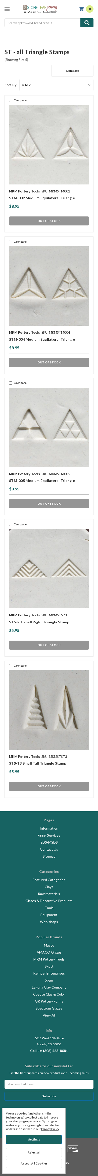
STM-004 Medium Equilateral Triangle (42, 339)
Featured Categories (49, 880)
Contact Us (49, 849)
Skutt (49, 966)
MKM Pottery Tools (49, 959)
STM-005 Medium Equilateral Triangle (42, 480)
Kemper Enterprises (49, 973)
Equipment (49, 915)
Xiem (49, 980)
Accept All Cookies (34, 1163)
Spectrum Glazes (49, 1008)
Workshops (49, 922)
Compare (72, 70)
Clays (49, 887)
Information (49, 828)
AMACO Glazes (49, 952)
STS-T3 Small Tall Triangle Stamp (37, 763)
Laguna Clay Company (49, 987)
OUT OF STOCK (49, 221)
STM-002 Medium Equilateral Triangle (42, 198)
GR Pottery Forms (49, 1001)
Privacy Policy (50, 1129)
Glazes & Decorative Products (49, 901)
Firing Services (49, 835)
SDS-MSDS (49, 842)
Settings (34, 1139)
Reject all (34, 1152)
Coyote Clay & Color (49, 994)
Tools (49, 908)
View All (49, 1015)
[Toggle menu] (7, 9)
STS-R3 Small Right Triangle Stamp (39, 622)
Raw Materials (49, 894)
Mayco (49, 945)
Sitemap (49, 856)
